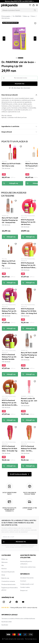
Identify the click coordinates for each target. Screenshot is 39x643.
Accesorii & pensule (8, 572)
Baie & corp (5, 578)
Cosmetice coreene (8, 581)
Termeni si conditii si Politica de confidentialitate (18, 618)
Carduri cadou (25, 587)
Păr (3, 565)
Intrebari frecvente (27, 578)
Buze (33, 16)
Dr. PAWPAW (17, 16)
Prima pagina (7, 16)
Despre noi (23, 590)
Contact (23, 581)
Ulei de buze (6, 18)
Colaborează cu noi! (27, 584)
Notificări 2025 (7, 621)
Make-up (26, 16)
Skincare (4, 562)
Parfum (4, 568)
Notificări (5, 625)
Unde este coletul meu (28, 567)
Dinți (3, 575)
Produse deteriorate (8, 584)
